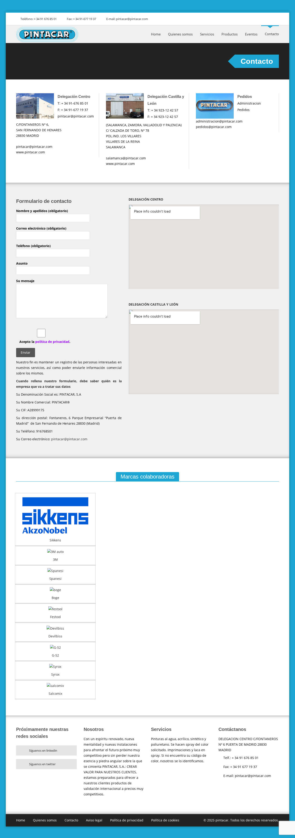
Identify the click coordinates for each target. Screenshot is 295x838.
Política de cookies (165, 820)
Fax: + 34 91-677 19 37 (81, 19)
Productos (229, 34)
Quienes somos (180, 34)
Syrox (55, 674)
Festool (55, 617)
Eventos (251, 34)
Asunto (22, 263)
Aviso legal (94, 820)
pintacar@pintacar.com (69, 439)
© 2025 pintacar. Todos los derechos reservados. (241, 820)
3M (55, 559)
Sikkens (55, 540)
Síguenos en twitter (42, 764)
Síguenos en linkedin (43, 750)
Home (156, 34)
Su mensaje (25, 281)
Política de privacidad (126, 820)
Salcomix (55, 693)
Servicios (207, 34)
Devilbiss (55, 636)
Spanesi (55, 578)
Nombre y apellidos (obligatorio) (42, 211)
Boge (55, 598)
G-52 (55, 655)
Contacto (272, 34)
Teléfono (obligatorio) (33, 246)
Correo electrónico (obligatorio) (41, 228)
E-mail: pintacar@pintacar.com (127, 19)
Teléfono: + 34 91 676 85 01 (39, 19)
